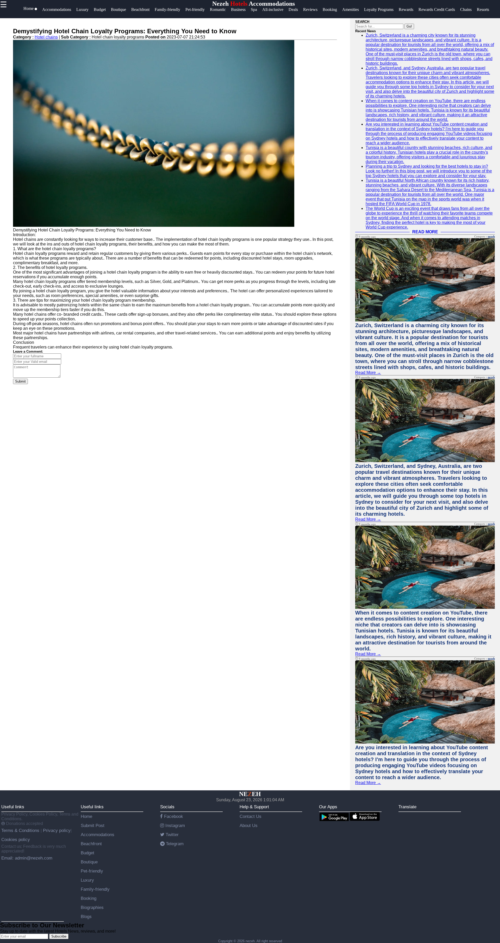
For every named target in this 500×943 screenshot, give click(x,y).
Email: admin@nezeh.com (26, 858)
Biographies (92, 907)
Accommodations (97, 834)
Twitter (171, 834)
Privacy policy (56, 830)
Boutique (89, 861)
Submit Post (92, 825)
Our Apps (328, 806)
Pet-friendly (92, 871)
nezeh (491, 236)
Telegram (174, 843)
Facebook (173, 816)
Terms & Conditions (21, 830)
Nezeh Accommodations (253, 3)
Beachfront (91, 843)
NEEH (250, 794)
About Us (249, 825)
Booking (88, 898)
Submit (20, 381)
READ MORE (425, 232)
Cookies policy (15, 839)
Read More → (368, 372)
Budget (87, 852)
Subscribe (58, 936)
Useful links (12, 806)
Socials (167, 806)
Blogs (86, 916)
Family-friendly (95, 889)
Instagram (174, 825)
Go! (409, 26)
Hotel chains (46, 37)
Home (86, 816)
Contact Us (250, 816)
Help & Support (254, 806)
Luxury (87, 880)
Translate (407, 806)
